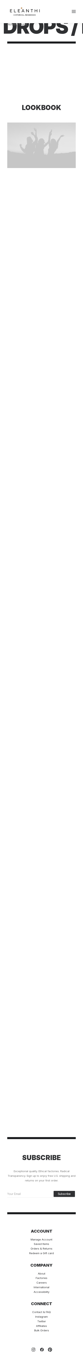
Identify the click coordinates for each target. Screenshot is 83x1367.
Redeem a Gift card (41, 1253)
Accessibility (41, 1291)
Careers (41, 1282)
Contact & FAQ (41, 1312)
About (41, 1273)
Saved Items (41, 1243)
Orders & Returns (41, 1248)
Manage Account (41, 1239)
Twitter (41, 1321)
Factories (41, 1278)
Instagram (41, 1316)
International (41, 1287)
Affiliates (41, 1326)
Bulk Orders (41, 1330)
